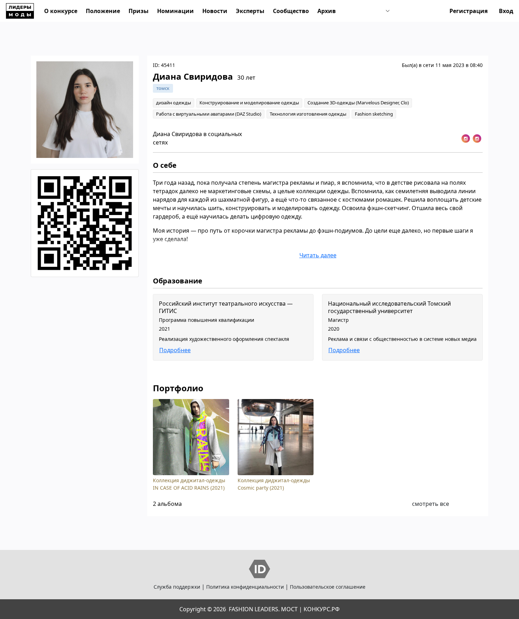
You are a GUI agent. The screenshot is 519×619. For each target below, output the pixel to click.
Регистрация (468, 11)
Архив (326, 11)
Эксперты (250, 11)
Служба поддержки (177, 586)
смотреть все (430, 504)
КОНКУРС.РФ (322, 609)
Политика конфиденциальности (245, 586)
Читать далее (317, 255)
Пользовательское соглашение (327, 586)
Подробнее (175, 350)
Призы (139, 11)
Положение (103, 11)
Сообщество (291, 11)
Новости (214, 11)
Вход (506, 11)
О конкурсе (60, 11)
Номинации (175, 11)
